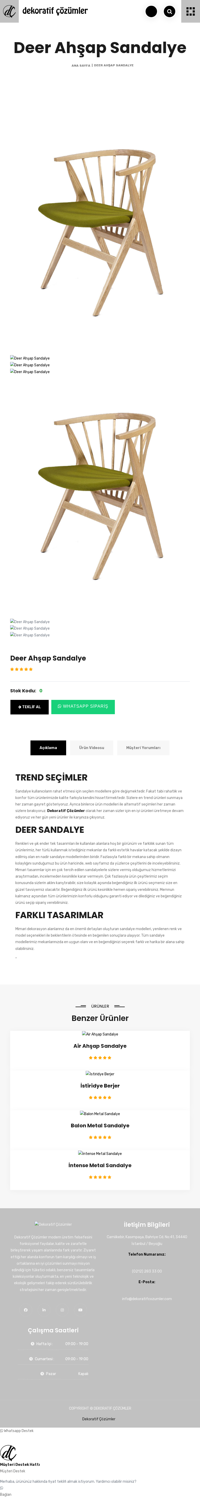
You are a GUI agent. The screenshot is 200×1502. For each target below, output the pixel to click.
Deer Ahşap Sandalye (114, 65)
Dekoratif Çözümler (98, 1419)
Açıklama (48, 748)
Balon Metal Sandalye (100, 1125)
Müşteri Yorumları (143, 748)
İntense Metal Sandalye (100, 1165)
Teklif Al (31, 707)
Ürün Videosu (91, 748)
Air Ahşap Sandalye (100, 1046)
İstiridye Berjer (100, 1085)
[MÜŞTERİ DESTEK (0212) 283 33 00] (151, 11)
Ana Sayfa (81, 65)
